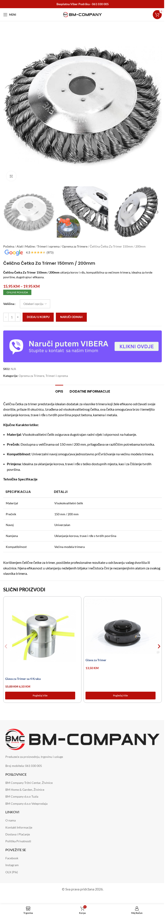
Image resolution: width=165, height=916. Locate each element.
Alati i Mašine (26, 246)
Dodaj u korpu (38, 317)
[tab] (59, 391)
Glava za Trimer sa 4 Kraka (23, 679)
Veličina (8, 304)
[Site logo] (82, 14)
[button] (7, 105)
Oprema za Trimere (74, 246)
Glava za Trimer (96, 660)
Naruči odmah (71, 317)
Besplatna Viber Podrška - (83, 4)
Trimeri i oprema (48, 246)
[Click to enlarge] (11, 176)
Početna (8, 246)
